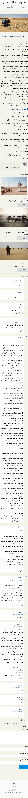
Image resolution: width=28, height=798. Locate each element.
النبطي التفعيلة (18, 792)
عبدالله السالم (17, 337)
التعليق (25, 729)
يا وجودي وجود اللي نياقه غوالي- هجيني (16, 233)
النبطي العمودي (11, 790)
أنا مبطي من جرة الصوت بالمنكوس (18, 109)
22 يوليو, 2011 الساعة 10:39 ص (17, 626)
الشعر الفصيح (9, 792)
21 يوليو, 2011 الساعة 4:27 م (18, 699)
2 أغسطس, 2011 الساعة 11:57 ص (17, 307)
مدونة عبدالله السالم (14, 2)
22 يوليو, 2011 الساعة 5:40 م (18, 614)
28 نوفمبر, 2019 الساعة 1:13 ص (17, 282)
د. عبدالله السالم (14, 164)
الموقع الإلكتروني (23, 760)
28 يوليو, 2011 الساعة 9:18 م (18, 340)
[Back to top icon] (14, 783)
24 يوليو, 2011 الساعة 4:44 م (17, 580)
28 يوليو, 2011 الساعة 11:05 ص (17, 530)
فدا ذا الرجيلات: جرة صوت (18, 201)
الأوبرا (7, 493)
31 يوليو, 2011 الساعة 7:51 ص (17, 322)
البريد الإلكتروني (23, 753)
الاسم (26, 746)
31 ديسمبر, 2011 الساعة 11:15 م (17, 294)
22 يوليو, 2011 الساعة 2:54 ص (17, 687)
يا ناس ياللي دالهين (21, 266)
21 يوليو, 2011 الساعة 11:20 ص (17, 711)
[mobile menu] (2, 2)
